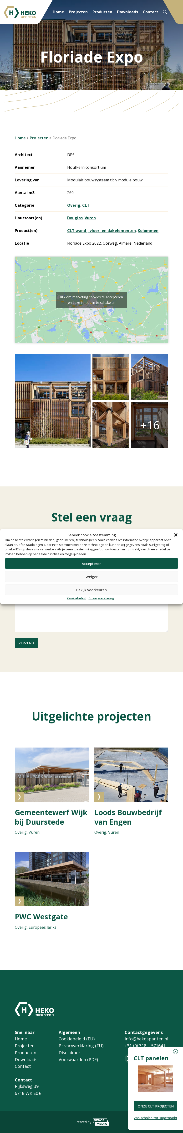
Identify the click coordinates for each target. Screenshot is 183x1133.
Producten (102, 12)
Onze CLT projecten (156, 1106)
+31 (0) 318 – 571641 (145, 1046)
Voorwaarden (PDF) (78, 1059)
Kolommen (148, 230)
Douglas (75, 218)
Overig (73, 205)
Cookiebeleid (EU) (77, 1039)
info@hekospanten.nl (146, 1039)
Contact (150, 12)
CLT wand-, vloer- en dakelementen (101, 230)
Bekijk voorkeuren (91, 589)
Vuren (90, 218)
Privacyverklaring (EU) (81, 1046)
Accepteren (92, 563)
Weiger (92, 576)
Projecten (78, 12)
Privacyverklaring (101, 598)
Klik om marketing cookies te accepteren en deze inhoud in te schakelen (91, 300)
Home (58, 12)
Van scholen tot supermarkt (155, 1118)
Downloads (127, 12)
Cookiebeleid (76, 598)
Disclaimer (69, 1052)
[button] (175, 534)
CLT (86, 205)
